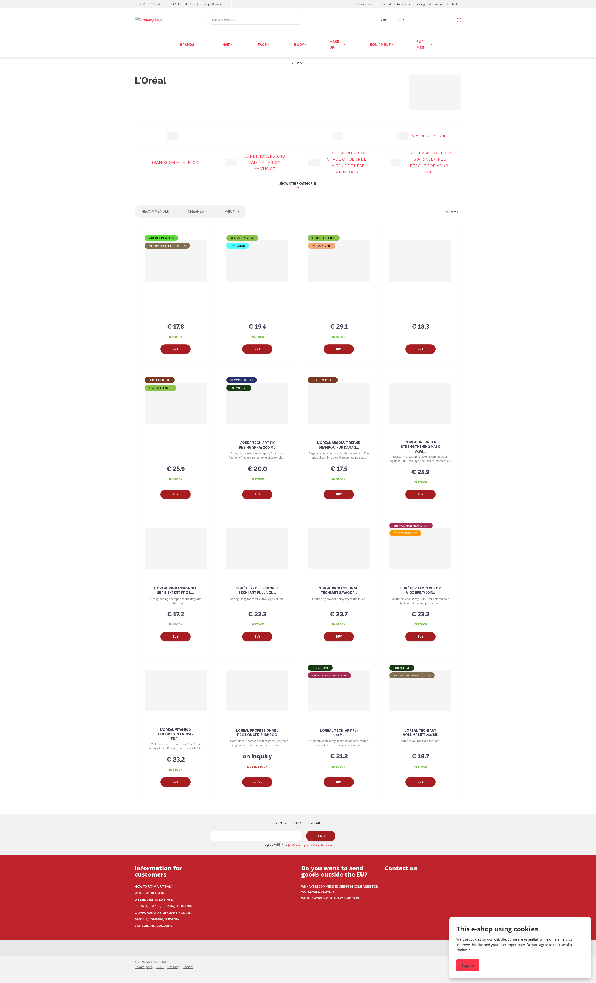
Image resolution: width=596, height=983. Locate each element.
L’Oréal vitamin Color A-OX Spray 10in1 (420, 590)
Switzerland (145, 925)
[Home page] (148, 19)
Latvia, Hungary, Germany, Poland (163, 912)
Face (262, 45)
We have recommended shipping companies (336, 886)
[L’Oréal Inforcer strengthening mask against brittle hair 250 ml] (420, 403)
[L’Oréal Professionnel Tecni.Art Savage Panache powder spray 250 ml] (339, 548)
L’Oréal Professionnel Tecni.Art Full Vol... (257, 590)
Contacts (452, 4)
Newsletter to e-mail (298, 823)
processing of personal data (310, 844)
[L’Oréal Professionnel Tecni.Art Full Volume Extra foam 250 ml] (257, 548)
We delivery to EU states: (155, 899)
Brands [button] (187, 45)
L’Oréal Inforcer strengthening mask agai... (420, 446)
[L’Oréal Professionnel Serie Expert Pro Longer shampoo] (176, 548)
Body (299, 45)
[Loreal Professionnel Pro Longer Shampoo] (257, 691)
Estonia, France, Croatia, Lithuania (163, 906)
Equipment (380, 45)
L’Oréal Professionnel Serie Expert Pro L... (175, 590)
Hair (226, 45)
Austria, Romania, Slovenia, (157, 919)
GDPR (160, 967)
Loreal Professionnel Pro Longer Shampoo (257, 733)
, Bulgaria (163, 925)
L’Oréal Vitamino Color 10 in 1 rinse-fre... (175, 734)
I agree (468, 965)
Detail (257, 782)
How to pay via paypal (153, 886)
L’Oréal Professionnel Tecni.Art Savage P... (338, 590)
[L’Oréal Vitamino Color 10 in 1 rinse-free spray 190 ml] (176, 691)
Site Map (173, 967)
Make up (334, 45)
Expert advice (365, 4)
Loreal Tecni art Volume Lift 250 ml (420, 733)
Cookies (188, 967)
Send (321, 836)
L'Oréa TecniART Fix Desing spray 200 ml (257, 445)
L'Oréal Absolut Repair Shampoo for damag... (338, 445)
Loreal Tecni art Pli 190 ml (339, 733)
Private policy (144, 967)
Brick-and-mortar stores (394, 4)
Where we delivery (150, 893)
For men (420, 45)
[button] (399, 19)
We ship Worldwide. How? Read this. (330, 898)
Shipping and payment (428, 4)
